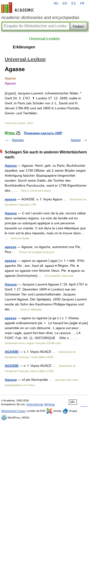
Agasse (11, 165)
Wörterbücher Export (13, 411)
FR (82, 3)
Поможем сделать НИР (43, 133)
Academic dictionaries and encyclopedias (40, 17)
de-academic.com (18, 7)
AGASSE (12, 352)
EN (65, 3)
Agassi (76, 140)
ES (73, 3)
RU (56, 3)
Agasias (18, 140)
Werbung (49, 404)
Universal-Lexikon (44, 39)
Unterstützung (34, 404)
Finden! (78, 26)
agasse (10, 199)
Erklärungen (24, 47)
